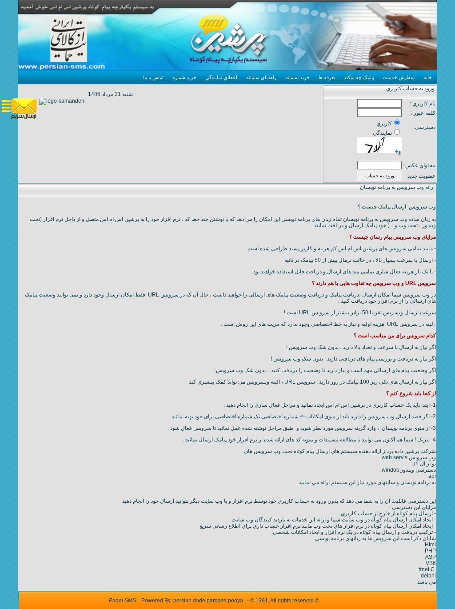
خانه (427, 77)
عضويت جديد (421, 176)
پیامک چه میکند (359, 77)
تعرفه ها (327, 77)
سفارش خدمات (399, 77)
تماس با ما (153, 77)
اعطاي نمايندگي (221, 77)
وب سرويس (267, 451)
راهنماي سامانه (261, 77)
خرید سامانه (297, 77)
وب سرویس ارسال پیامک (407, 207)
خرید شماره (184, 77)
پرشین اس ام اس (119, 219)
